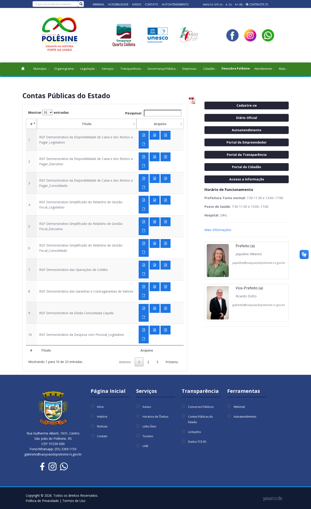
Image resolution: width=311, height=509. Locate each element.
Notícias (102, 426)
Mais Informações (217, 230)
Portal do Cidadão (246, 167)
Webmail (99, 4)
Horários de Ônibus (155, 417)
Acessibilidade (118, 4)
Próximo (172, 362)
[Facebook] (232, 35)
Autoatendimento (175, 4)
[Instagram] (250, 35)
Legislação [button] (87, 69)
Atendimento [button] (263, 69)
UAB (145, 446)
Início (100, 407)
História (102, 417)
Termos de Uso (73, 501)
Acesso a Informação (246, 179)
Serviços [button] (108, 69)
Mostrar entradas (48, 112)
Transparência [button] (130, 69)
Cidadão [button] (209, 69)
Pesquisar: (133, 113)
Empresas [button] (189, 69)
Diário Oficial (246, 118)
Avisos (136, 4)
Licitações (194, 432)
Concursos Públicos (201, 407)
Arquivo (160, 124)
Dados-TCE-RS (197, 442)
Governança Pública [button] (162, 69)
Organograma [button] (64, 69)
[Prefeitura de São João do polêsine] (59, 35)
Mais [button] (282, 69)
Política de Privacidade (43, 501)
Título (87, 124)
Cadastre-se (247, 105)
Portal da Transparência (247, 154)
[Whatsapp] (268, 35)
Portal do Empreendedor (247, 142)
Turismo (148, 436)
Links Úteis (149, 426)
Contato (151, 4)
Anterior (125, 362)
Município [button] (40, 69)
